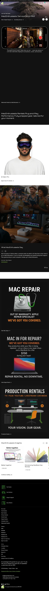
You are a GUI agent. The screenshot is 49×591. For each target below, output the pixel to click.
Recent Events (4, 550)
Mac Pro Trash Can (5, 539)
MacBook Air (4, 534)
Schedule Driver (4, 521)
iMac (2, 528)
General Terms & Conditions (7, 558)
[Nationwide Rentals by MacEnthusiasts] (24, 39)
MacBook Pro (4, 537)
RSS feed (19, 586)
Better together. (6, 465)
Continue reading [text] (6, 475)
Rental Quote (4, 517)
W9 (2, 554)
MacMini (3, 530)
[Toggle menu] (46, 3)
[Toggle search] (41, 3)
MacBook (3, 532)
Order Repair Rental (5, 382)
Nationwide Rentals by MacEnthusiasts (10, 102)
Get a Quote (31, 0)
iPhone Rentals (4, 515)
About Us (3, 552)
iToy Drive (3, 556)
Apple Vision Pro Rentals (6, 181)
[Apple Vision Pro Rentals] (24, 151)
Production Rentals (5, 434)
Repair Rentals (4, 519)
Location (3, 548)
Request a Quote (5, 20)
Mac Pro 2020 (4, 541)
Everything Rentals (15, 20)
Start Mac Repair (5, 330)
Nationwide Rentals (5, 523)
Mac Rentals (4, 513)
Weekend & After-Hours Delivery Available (10, 571)
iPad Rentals (4, 511)
